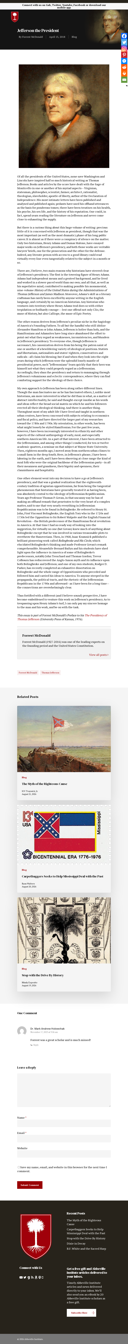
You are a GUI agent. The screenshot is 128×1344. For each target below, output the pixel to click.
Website (22, 1148)
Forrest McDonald (32, 37)
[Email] (124, 80)
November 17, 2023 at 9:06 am (44, 1032)
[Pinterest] (124, 55)
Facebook (79, 5)
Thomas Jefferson (50, 672)
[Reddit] (124, 67)
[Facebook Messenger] (124, 61)
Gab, (48, 5)
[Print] (124, 73)
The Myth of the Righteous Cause (84, 1222)
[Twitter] (124, 42)
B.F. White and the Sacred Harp (86, 1248)
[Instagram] (124, 48)
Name (21, 1117)
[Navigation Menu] (115, 17)
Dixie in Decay (76, 1243)
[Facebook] (124, 36)
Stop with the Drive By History (86, 1238)
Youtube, (67, 5)
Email (22, 1133)
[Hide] (127, 86)
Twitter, (57, 5)
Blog (74, 37)
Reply (36, 1044)
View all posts (98, 655)
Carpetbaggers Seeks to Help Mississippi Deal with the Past (86, 1231)
